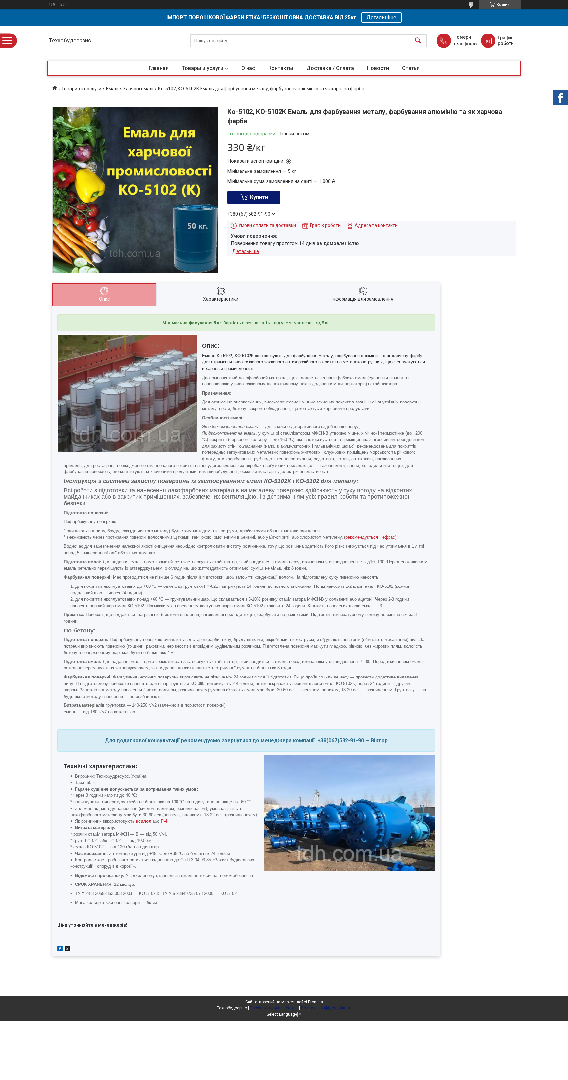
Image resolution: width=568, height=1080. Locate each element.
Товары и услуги (202, 68)
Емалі (112, 88)
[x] (67, 949)
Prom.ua (315, 1002)
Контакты (280, 68)
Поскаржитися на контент (274, 1008)
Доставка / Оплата (330, 68)
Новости (378, 68)
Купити (259, 197)
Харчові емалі (138, 88)
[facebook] (60, 949)
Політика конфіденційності (326, 1008)
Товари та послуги (81, 88)
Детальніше (381, 17)
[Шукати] (418, 41)
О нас (248, 68)
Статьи (411, 68)
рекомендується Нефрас (370, 537)
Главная (159, 68)
